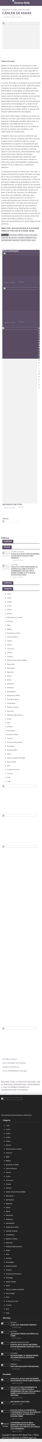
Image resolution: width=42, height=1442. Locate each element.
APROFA (20, 235)
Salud (27, 10)
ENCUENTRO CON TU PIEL (12, 504)
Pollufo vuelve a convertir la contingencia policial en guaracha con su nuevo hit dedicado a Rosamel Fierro (25, 1413)
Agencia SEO (17, 1435)
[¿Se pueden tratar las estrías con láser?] (5, 1334)
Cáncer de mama (30, 235)
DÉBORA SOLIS (31, 238)
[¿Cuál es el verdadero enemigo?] (5, 1325)
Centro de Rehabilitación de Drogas (14, 1071)
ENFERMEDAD (6, 240)
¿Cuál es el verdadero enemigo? (23, 1325)
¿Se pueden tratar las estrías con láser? (24, 1335)
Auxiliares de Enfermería (10, 1067)
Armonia (5, 10)
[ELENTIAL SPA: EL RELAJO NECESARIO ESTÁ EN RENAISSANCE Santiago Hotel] (5, 1345)
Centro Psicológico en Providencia (14, 1063)
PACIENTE (16, 240)
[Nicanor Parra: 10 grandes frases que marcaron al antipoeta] (5, 1356)
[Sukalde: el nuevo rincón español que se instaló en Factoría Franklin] (21, 264)
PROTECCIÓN (25, 240)
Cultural (13, 10)
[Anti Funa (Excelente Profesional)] (5, 1367)
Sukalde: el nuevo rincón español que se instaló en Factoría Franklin (20, 278)
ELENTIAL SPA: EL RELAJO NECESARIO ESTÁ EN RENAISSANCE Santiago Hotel (25, 1345)
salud (33, 240)
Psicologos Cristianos (9, 1059)
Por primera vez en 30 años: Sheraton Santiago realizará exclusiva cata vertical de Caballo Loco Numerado (25, 1426)
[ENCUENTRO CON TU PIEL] (19, 415)
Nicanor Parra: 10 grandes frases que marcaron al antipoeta (24, 1356)
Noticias (21, 10)
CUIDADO (21, 238)
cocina (13, 552)
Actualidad (13, 235)
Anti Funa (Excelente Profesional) (24, 1366)
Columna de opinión (9, 238)
